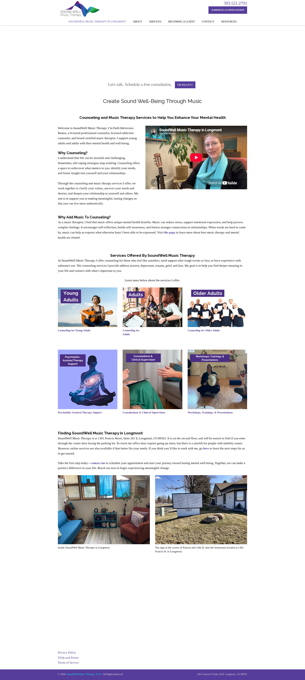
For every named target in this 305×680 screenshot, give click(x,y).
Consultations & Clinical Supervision (144, 412)
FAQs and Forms (68, 657)
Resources (229, 21)
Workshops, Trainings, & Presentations (210, 412)
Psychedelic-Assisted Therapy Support (80, 412)
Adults (126, 334)
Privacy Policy (67, 652)
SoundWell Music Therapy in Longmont (97, 21)
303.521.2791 (235, 3)
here (206, 448)
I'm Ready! (185, 84)
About (137, 21)
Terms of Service (68, 662)
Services (155, 21)
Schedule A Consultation (227, 10)
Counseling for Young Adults (74, 330)
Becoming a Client (181, 21)
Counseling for (131, 330)
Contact (208, 21)
